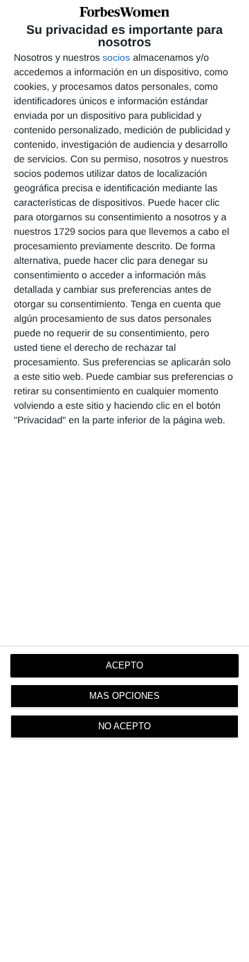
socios (116, 57)
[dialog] (124, 481)
